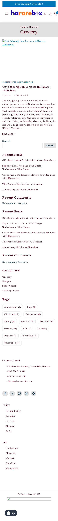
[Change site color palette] (11, 513)
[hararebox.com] (27, 14)
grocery (10, 328)
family (9, 321)
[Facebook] (5, 393)
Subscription (26, 82)
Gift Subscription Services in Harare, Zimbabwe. (28, 160)
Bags (31, 307)
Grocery (6, 82)
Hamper (15, 82)
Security (10, 416)
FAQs (8, 431)
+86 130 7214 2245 (16, 376)
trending (30, 335)
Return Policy (13, 410)
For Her (27, 321)
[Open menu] (6, 13)
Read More (9, 134)
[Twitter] (12, 393)
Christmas (11, 314)
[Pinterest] (26, 393)
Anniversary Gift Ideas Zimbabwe (20, 189)
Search (6, 141)
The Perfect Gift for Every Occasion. (22, 184)
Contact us (12, 448)
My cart (10, 458)
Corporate (33, 314)
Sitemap (10, 426)
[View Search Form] (45, 14)
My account (12, 468)
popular (10, 335)
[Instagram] (19, 393)
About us (10, 453)
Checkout (11, 463)
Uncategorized (10, 290)
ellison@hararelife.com (19, 381)
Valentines (11, 342)
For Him (46, 321)
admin (7, 95)
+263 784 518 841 (16, 371)
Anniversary (12, 307)
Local (42, 328)
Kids (27, 328)
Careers (10, 421)
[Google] (33, 393)
